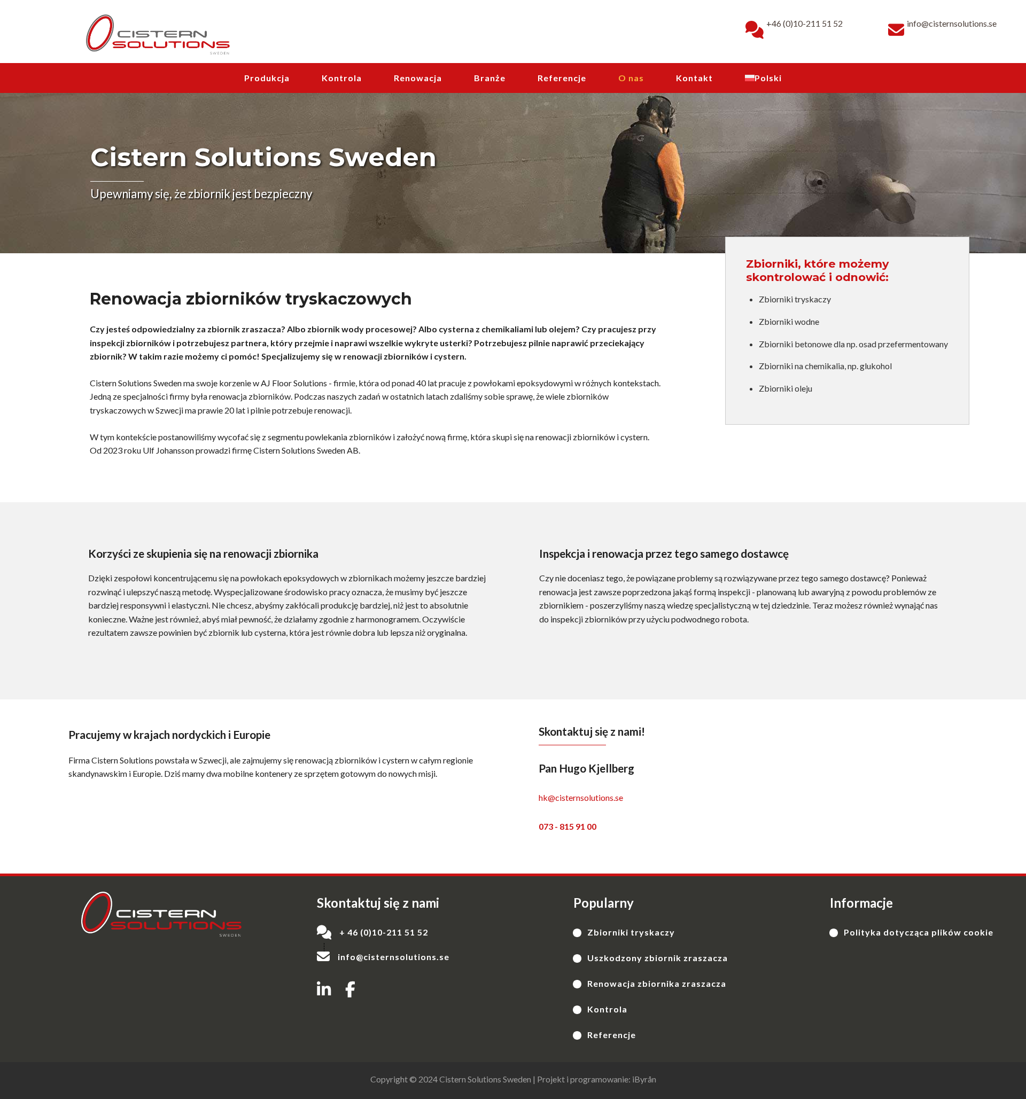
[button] (324, 989)
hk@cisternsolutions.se (581, 797)
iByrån (644, 1079)
